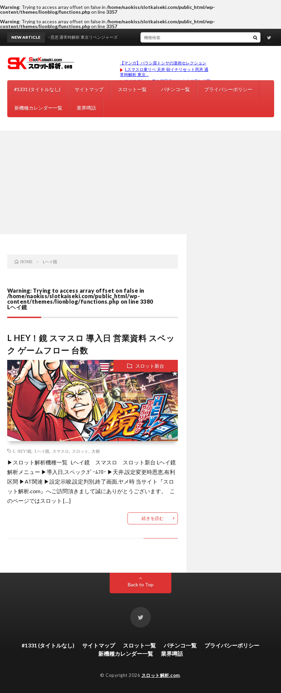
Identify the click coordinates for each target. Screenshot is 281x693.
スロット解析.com (161, 675)
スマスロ (60, 451)
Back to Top (141, 584)
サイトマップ (89, 89)
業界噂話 (86, 108)
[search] (255, 37)
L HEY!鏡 (22, 451)
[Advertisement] (140, 183)
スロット (80, 451)
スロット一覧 (132, 89)
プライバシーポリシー (228, 89)
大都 (95, 451)
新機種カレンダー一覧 (38, 108)
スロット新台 (149, 366)
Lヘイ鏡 (42, 451)
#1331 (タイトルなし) (37, 89)
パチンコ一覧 (175, 89)
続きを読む (153, 518)
